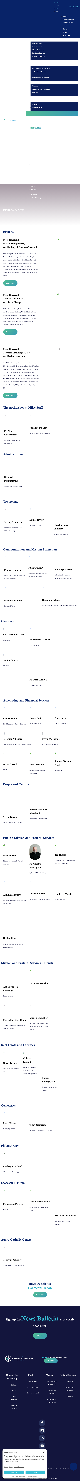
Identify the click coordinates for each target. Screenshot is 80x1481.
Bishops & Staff (37, 43)
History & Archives (38, 50)
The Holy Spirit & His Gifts (41, 68)
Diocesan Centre (36, 122)
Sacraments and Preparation (41, 89)
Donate (33, 189)
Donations (35, 104)
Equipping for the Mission (40, 77)
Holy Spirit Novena (40, 72)
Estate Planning (37, 107)
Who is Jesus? (35, 61)
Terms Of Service (51, 1478)
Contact (33, 97)
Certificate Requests (38, 53)
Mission (33, 148)
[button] (52, 113)
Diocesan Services (37, 47)
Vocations (35, 92)
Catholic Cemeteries (38, 56)
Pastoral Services (36, 169)
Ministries (35, 86)
